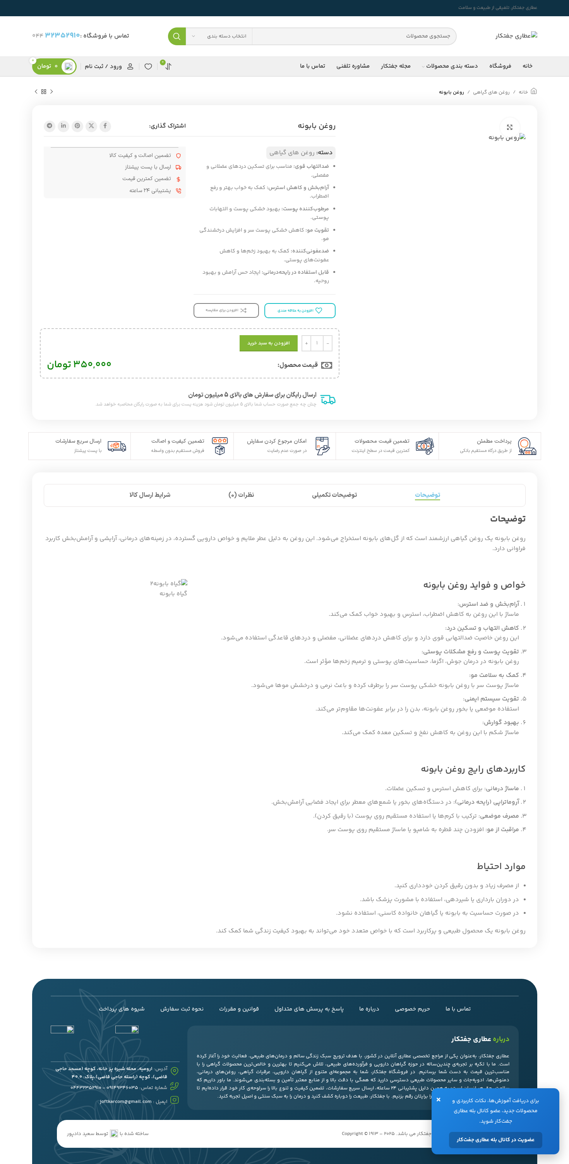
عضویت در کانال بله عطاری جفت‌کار (496, 1140)
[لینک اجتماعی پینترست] (77, 126)
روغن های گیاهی (491, 92)
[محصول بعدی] (36, 92)
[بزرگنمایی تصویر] (509, 127)
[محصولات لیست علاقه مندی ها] (148, 66)
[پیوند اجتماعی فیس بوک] (105, 126)
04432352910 (85, 1088)
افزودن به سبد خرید (268, 343)
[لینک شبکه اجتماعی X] (91, 126)
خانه (523, 92)
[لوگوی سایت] (516, 36)
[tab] (427, 495)
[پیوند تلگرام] (49, 126)
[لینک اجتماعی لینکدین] (63, 126)
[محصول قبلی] (51, 92)
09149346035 (122, 1088)
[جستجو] (177, 36)
